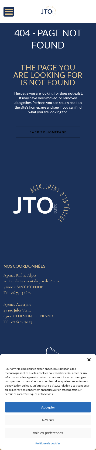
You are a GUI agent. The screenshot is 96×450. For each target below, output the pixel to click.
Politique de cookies (48, 443)
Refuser (48, 420)
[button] (89, 359)
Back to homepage (48, 132)
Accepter (48, 407)
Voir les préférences (48, 433)
